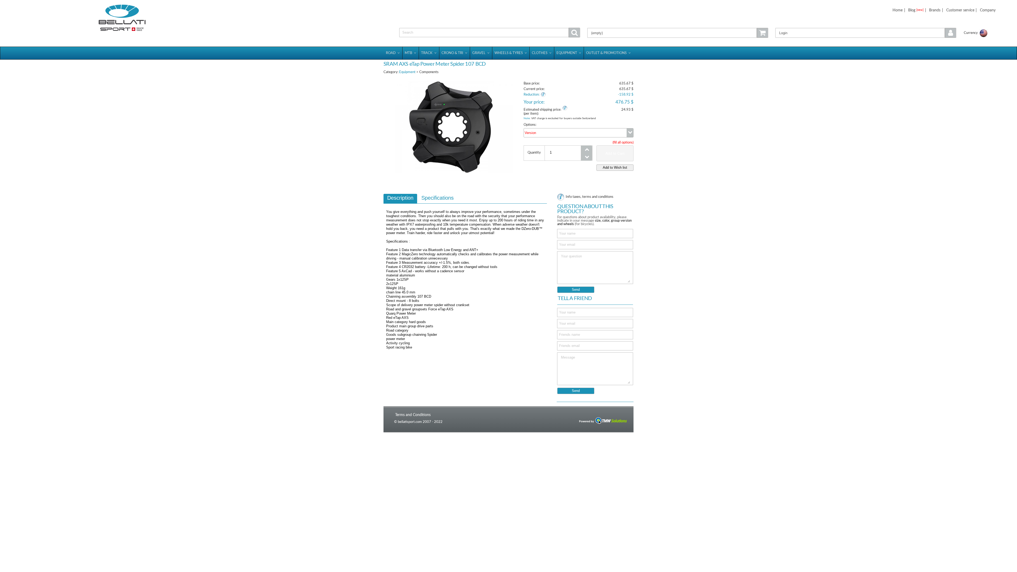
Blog (916, 10)
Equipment (407, 72)
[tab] (400, 198)
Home (898, 10)
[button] (865, 33)
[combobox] (579, 132)
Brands (934, 10)
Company (988, 10)
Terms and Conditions (413, 415)
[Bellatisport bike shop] (122, 18)
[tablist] (465, 274)
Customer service (960, 10)
